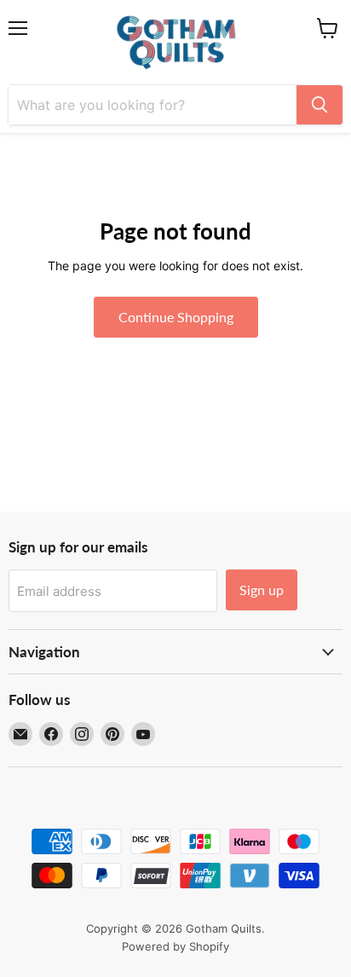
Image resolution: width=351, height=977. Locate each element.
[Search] (319, 104)
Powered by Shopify (175, 946)
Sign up (261, 589)
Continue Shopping (175, 317)
